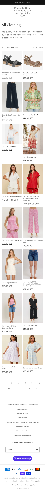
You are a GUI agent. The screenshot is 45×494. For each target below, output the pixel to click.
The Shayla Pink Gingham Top (12, 240)
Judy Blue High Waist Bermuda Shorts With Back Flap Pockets (32, 284)
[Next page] (36, 388)
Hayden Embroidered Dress (32, 368)
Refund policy (24, 481)
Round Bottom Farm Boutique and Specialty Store (25, 478)
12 (16, 388)
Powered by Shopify (11, 481)
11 (9, 388)
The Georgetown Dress (9, 283)
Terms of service (17, 485)
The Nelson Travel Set (30, 326)
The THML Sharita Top (9, 147)
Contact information (23, 489)
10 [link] (39, 383)
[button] (3, 12)
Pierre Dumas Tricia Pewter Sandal (11, 73)
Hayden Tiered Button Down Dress (11, 368)
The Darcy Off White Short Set (12, 196)
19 (29, 388)
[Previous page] (5, 383)
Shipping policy (30, 485)
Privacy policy (35, 481)
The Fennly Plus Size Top (31, 115)
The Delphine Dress (29, 157)
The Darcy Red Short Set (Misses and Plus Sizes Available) (31, 198)
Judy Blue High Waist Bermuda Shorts (9, 327)
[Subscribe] (37, 449)
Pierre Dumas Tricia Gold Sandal (31, 74)
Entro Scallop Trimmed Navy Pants (11, 116)
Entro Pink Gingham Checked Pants (33, 241)
